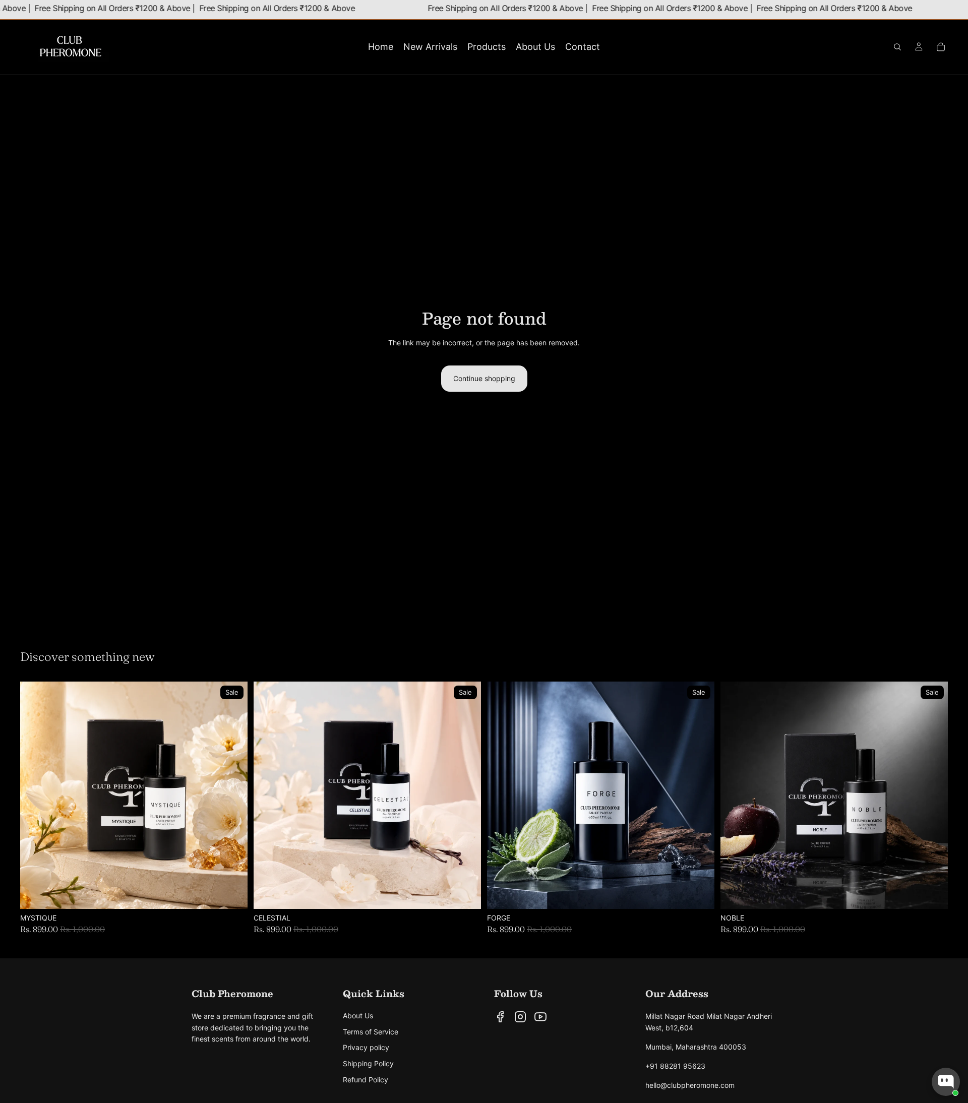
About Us (358, 1015)
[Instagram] (520, 1017)
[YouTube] (540, 1017)
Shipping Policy (368, 1063)
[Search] (897, 47)
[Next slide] (232, 795)
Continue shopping (484, 378)
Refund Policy (365, 1079)
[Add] (232, 894)
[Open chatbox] (946, 1082)
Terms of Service (370, 1031)
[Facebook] (500, 1017)
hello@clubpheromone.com (690, 1085)
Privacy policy (366, 1047)
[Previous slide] (35, 795)
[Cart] (941, 47)
